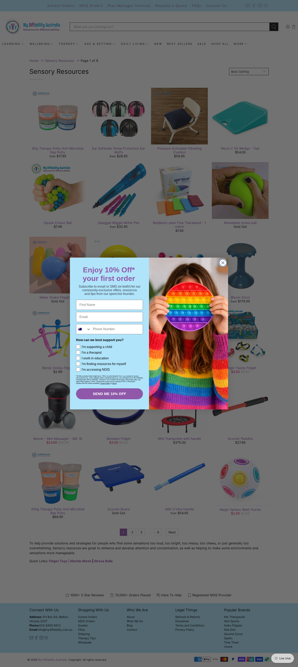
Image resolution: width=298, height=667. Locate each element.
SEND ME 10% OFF (109, 394)
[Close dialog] (222, 262)
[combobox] (83, 329)
